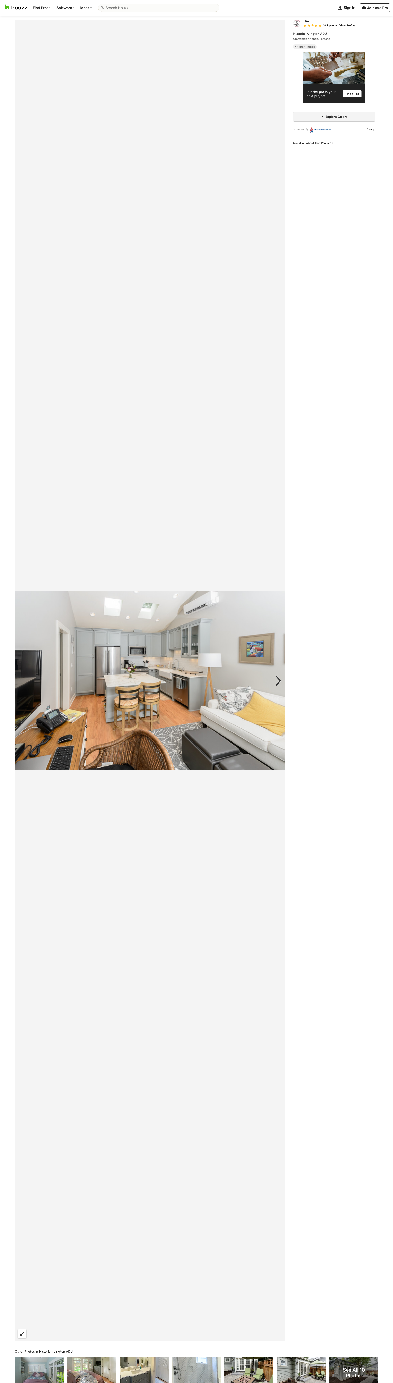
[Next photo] (278, 680)
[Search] (102, 8)
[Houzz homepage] (16, 7)
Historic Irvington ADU (56, 1352)
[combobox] (158, 8)
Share (142, 1333)
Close (370, 129)
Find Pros (40, 8)
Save (163, 1333)
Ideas (84, 8)
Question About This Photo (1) (313, 143)
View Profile (347, 25)
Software (64, 8)
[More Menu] (277, 1334)
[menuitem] (42, 8)
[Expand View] (22, 1333)
